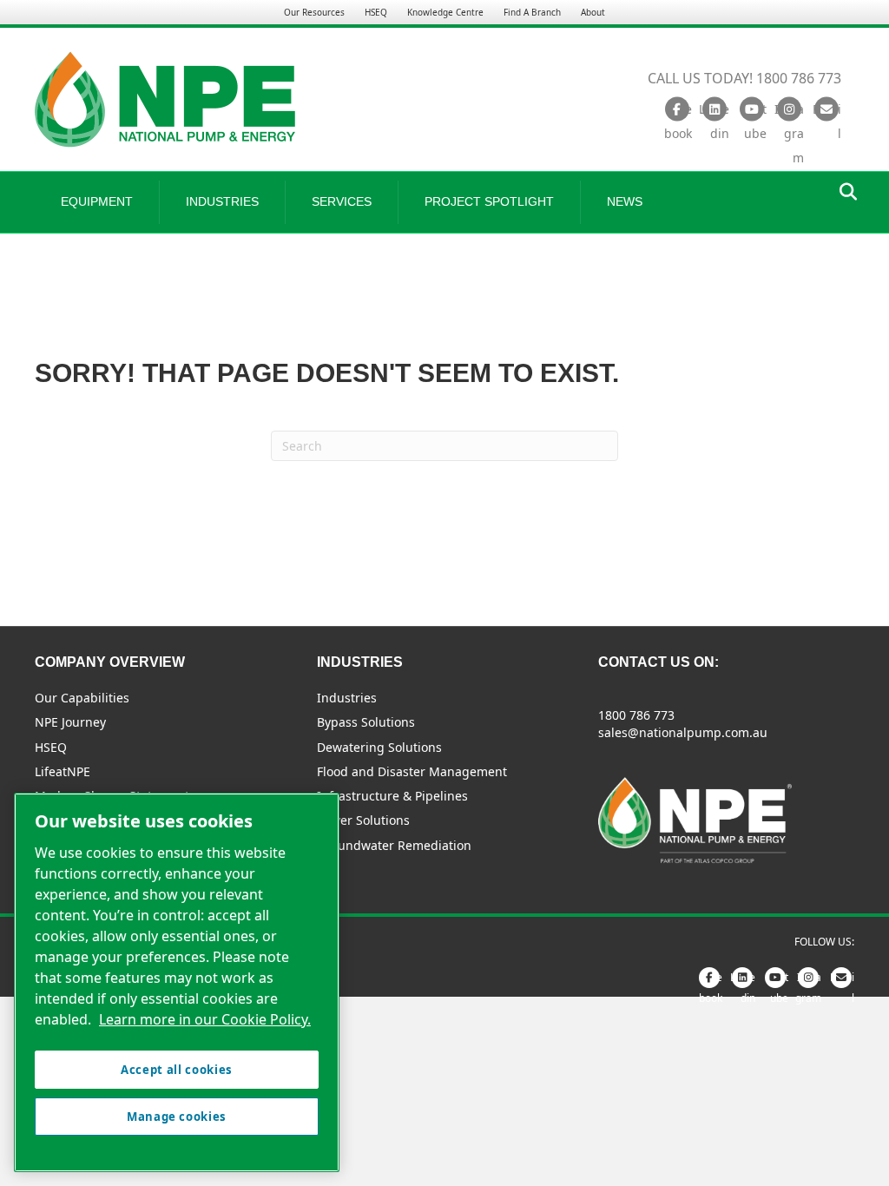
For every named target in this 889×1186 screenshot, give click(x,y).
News (624, 201)
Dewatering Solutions (379, 747)
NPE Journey (70, 722)
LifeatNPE (62, 771)
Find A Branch (532, 12)
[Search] (843, 192)
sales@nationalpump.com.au (682, 732)
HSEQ (376, 12)
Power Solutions (363, 820)
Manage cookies (177, 1116)
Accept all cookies (177, 1069)
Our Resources (314, 12)
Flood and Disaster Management (412, 771)
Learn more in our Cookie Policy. (205, 1019)
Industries (222, 201)
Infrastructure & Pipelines (392, 795)
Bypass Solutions (366, 722)
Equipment (97, 201)
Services (342, 201)
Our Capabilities (82, 697)
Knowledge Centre (445, 12)
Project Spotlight (489, 201)
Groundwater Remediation (394, 845)
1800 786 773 (636, 715)
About (593, 12)
